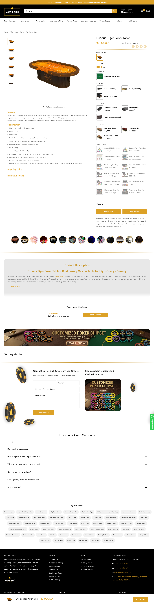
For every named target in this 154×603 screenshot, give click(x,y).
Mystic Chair (95, 540)
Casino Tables (104, 21)
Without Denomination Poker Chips (107, 512)
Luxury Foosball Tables (97, 529)
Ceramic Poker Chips (71, 512)
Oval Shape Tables (24, 517)
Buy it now (134, 212)
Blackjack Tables (111, 523)
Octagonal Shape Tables (56, 517)
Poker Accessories (111, 517)
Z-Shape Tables (45, 540)
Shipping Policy (86, 563)
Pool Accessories (28, 535)
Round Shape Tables (39, 517)
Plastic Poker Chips (87, 512)
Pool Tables (125, 529)
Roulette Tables (97, 523)
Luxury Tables (34, 529)
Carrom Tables (76, 535)
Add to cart (108, 212)
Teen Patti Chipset (30, 523)
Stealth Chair (71, 540)
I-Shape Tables (143, 535)
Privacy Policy (86, 559)
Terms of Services (87, 566)
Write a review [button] (95, 315)
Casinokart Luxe (10, 21)
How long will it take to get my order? (24, 456)
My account (126, 12)
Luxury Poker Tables (48, 529)
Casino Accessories (88, 21)
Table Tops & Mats (56, 21)
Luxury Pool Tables (80, 529)
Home (6, 32)
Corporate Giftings (56, 563)
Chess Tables (63, 535)
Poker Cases (143, 517)
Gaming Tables (117, 535)
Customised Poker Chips (25, 512)
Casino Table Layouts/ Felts (18, 529)
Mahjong (119, 21)
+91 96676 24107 (121, 564)
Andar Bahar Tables (126, 523)
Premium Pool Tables (12, 535)
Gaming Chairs (58, 540)
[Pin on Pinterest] (137, 46)
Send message (43, 413)
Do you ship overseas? (17, 449)
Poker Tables (40, 21)
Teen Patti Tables (45, 523)
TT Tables (52, 535)
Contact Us (53, 570)
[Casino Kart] (9, 576)
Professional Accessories (128, 517)
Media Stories (54, 576)
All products (14, 32)
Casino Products (59, 523)
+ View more (14, 286)
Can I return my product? (19, 472)
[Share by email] (145, 46)
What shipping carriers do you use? (23, 464)
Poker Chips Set (26, 21)
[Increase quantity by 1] (118, 204)
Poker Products (8, 512)
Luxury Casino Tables (65, 529)
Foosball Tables (89, 535)
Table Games (133, 21)
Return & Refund (87, 570)
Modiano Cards (85, 517)
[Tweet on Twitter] (141, 46)
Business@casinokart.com (124, 572)
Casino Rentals (54, 566)
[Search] (114, 11)
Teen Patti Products (14, 523)
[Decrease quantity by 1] (107, 204)
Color (101, 52)
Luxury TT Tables (113, 529)
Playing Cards (72, 21)
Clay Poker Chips (55, 512)
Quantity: (100, 204)
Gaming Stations (108, 540)
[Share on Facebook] (133, 46)
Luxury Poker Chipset (128, 512)
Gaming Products (103, 535)
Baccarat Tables (140, 523)
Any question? (14, 487)
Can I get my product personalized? (23, 479)
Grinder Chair (83, 540)
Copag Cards (97, 517)
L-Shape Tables (130, 535)
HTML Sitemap (54, 580)
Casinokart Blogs (55, 573)
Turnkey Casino (55, 559)
